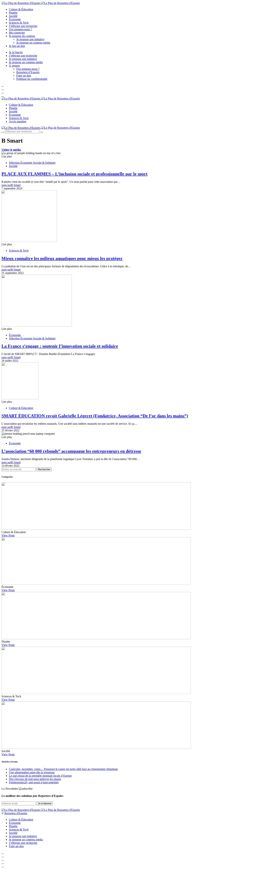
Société (13, 16)
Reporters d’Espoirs (27, 72)
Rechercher (44, 469)
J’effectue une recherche (23, 26)
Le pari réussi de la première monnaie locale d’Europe (40, 775)
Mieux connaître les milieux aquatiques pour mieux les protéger (62, 258)
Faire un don (23, 75)
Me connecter (17, 32)
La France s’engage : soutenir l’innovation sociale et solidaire (59, 346)
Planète (13, 12)
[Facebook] (2, 85)
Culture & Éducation (21, 9)
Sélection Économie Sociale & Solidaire (32, 162)
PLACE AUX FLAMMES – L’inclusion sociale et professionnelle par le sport (74, 173)
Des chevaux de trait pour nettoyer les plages (35, 779)
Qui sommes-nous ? (20, 29)
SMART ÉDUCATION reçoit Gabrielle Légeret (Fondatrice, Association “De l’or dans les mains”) (94, 415)
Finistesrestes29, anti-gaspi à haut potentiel (33, 782)
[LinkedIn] (2, 95)
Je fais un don (17, 46)
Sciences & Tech (18, 22)
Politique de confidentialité (31, 78)
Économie (15, 19)
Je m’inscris (16, 52)
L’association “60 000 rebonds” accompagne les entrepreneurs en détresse (71, 451)
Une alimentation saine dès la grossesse (32, 772)
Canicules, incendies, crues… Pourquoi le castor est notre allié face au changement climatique (63, 769)
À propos (14, 65)
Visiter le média (11, 149)
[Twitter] (2, 88)
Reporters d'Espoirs (15, 813)
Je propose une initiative (30, 39)
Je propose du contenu (22, 36)
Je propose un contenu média (33, 42)
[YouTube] (2, 91)
